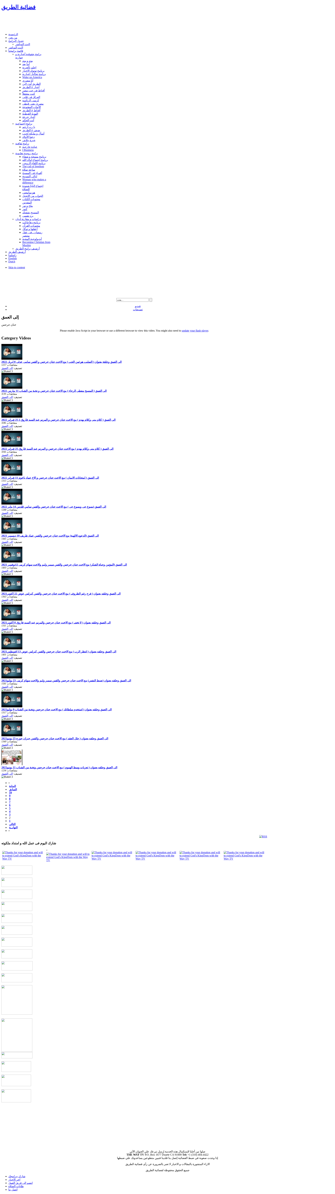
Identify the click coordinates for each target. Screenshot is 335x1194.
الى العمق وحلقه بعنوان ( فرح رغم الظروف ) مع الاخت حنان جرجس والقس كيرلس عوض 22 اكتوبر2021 (61, 593)
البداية (12, 786)
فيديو (138, 306)
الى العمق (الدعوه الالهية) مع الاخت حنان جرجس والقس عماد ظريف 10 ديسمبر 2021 (50, 535)
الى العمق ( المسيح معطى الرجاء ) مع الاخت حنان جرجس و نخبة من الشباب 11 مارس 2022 (54, 390)
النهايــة (13, 827)
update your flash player (195, 330)
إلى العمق (7, 368)
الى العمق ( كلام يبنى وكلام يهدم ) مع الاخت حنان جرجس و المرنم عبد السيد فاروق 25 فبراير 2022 (57, 448)
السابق (13, 789)
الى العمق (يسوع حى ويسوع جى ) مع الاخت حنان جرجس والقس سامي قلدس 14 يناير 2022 (53, 506)
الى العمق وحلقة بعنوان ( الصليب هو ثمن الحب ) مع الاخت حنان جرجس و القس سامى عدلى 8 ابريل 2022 (61, 361)
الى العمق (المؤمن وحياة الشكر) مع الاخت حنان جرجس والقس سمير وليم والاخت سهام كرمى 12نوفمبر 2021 (64, 564)
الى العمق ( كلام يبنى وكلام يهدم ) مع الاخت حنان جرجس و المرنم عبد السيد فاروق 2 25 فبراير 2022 (58, 419)
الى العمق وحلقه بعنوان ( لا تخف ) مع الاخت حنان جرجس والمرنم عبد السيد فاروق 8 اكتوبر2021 (56, 622)
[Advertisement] (64, 22)
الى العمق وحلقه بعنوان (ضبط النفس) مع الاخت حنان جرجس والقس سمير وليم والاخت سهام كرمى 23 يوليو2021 (66, 680)
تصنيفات (138, 309)
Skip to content (16, 267)
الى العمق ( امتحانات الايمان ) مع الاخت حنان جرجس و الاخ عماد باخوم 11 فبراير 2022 (50, 477)
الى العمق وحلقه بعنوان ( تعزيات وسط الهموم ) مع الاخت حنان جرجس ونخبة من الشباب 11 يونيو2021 (59, 767)
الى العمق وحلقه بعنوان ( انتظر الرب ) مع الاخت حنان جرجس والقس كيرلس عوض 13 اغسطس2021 (58, 651)
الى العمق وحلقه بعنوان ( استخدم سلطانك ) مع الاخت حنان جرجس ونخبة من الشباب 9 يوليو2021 (56, 709)
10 (10, 792)
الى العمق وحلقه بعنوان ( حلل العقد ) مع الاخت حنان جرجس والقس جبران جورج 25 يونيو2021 (54, 738)
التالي (12, 824)
